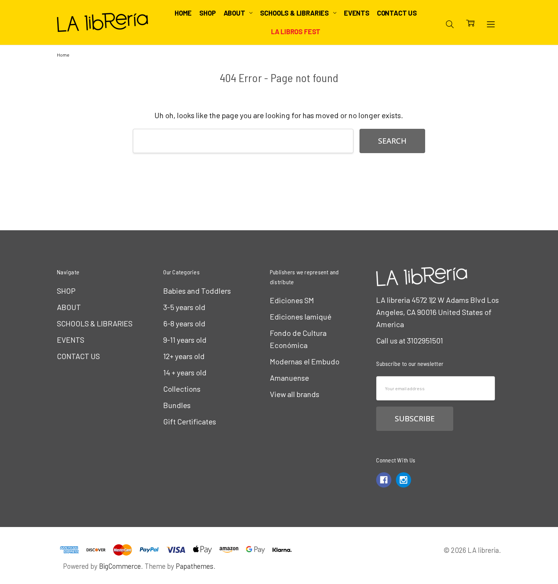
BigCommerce (120, 566)
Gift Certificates (189, 421)
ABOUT (235, 13)
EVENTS (356, 13)
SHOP (207, 13)
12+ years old (184, 356)
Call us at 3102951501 (409, 340)
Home (183, 13)
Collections (181, 388)
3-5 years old (184, 307)
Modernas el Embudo (304, 361)
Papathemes (194, 566)
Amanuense (289, 377)
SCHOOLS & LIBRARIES (295, 13)
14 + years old (184, 372)
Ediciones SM (292, 300)
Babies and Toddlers (197, 290)
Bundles (177, 405)
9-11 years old (184, 339)
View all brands (294, 394)
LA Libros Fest (295, 31)
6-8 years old (184, 323)
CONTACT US (397, 13)
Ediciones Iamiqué (300, 316)
